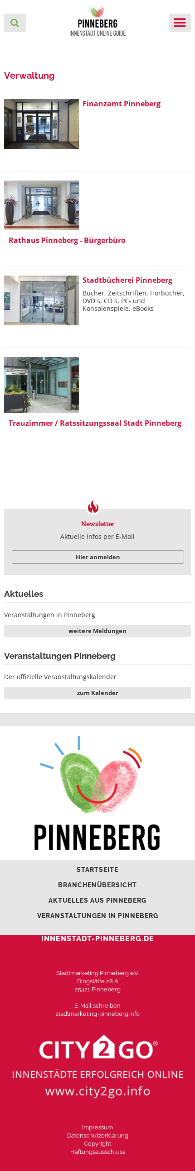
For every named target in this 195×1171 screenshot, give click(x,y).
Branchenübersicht (97, 885)
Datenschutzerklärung (97, 1135)
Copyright (97, 1143)
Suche (15, 23)
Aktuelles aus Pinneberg (97, 900)
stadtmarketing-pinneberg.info (98, 1013)
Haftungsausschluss (97, 1151)
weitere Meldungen (97, 631)
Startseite (97, 869)
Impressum (97, 1127)
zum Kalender (97, 693)
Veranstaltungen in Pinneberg (49, 614)
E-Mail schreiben (97, 1005)
